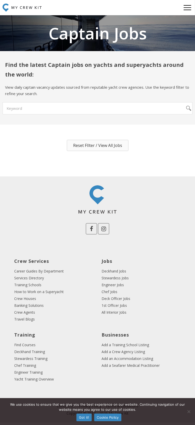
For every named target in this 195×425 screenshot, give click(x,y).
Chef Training (25, 365)
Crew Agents (24, 312)
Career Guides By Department (39, 271)
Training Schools (27, 284)
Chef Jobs (109, 291)
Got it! (84, 417)
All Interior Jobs (114, 312)
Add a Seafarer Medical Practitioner (131, 365)
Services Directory (29, 278)
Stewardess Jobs (115, 278)
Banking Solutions (29, 305)
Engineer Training (28, 372)
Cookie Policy (108, 417)
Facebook (91, 228)
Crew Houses (25, 298)
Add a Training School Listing (125, 344)
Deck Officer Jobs (116, 298)
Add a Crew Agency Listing (123, 351)
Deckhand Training (29, 351)
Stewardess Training (30, 358)
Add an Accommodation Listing (127, 358)
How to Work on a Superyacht (39, 291)
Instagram (103, 228)
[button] (97, 145)
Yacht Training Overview (34, 379)
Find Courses (25, 344)
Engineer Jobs (113, 284)
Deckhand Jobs (114, 271)
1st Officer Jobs (114, 305)
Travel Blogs (24, 319)
